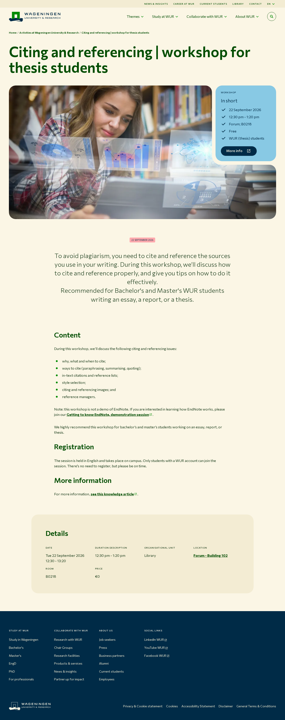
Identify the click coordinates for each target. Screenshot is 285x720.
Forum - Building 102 (210, 555)
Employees (106, 679)
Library (238, 3)
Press (103, 647)
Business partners (111, 655)
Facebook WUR (155, 655)
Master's (15, 655)
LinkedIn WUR (154, 639)
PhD (12, 671)
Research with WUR (68, 639)
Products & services (68, 663)
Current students (213, 3)
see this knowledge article (112, 494)
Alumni (104, 663)
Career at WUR (183, 3)
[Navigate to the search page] (271, 16)
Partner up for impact (69, 679)
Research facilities (67, 655)
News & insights (65, 671)
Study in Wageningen (23, 639)
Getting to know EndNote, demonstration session (108, 414)
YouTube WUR (154, 647)
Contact (255, 3)
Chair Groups (63, 647)
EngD (12, 663)
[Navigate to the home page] (34, 17)
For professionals (21, 679)
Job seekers (107, 639)
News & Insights (156, 3)
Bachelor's (16, 647)
